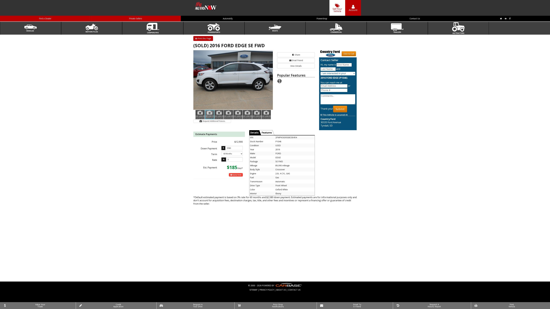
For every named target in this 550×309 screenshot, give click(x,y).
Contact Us (415, 18)
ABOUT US (281, 289)
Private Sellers (135, 18)
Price (214, 141)
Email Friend (297, 60)
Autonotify (228, 18)
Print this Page (204, 38)
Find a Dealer (45, 18)
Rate (214, 160)
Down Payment (209, 148)
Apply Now (236, 175)
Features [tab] (267, 132)
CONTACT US (294, 289)
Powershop (322, 18)
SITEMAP (253, 289)
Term (214, 154)
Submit (340, 109)
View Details (296, 66)
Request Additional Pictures (213, 121)
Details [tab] (254, 132)
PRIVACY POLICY (267, 289)
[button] (270, 52)
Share (297, 54)
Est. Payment (210, 167)
